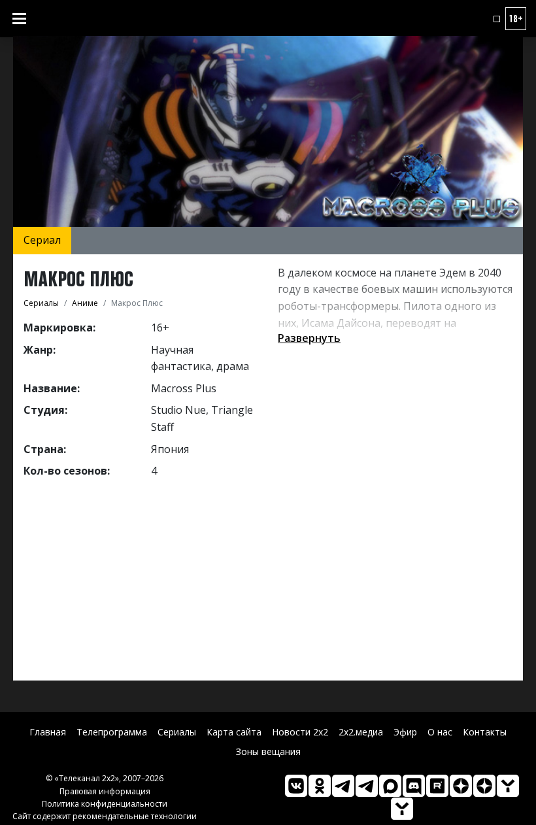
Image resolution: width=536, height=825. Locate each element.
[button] (497, 19)
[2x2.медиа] (367, 786)
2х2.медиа (361, 732)
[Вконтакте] (296, 786)
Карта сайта (234, 732)
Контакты (485, 732)
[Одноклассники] (320, 786)
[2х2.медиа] (484, 786)
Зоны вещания (268, 751)
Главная (47, 732)
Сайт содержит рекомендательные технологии (104, 816)
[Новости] (402, 809)
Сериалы (177, 732)
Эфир (405, 732)
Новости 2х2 (300, 732)
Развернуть (309, 338)
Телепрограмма (111, 732)
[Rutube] (437, 786)
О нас (439, 732)
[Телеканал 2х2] (343, 786)
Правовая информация (104, 791)
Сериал (42, 240)
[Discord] (414, 786)
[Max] (390, 786)
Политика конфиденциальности (104, 803)
